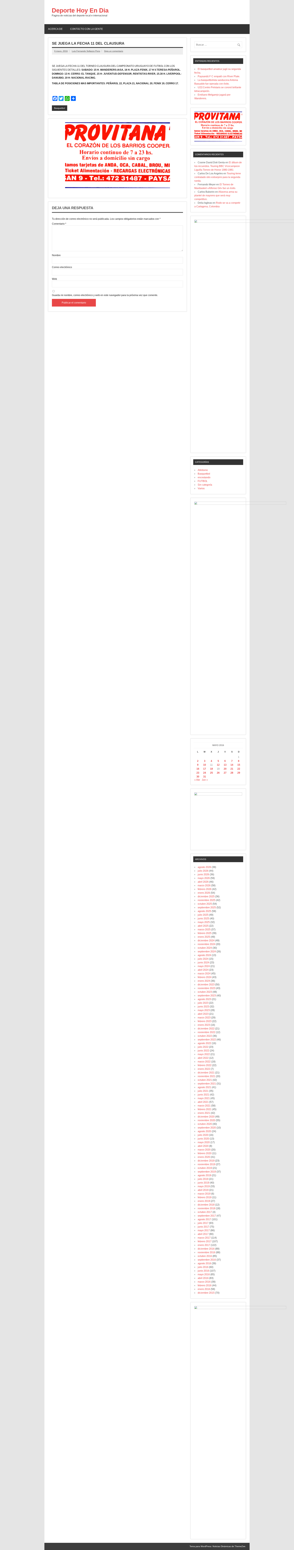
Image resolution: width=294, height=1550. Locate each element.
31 (204, 776)
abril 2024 (203, 970)
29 (238, 772)
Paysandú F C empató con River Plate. (219, 76)
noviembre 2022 (206, 1032)
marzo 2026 (204, 885)
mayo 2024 (204, 966)
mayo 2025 (204, 922)
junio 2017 (203, 1226)
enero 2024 (204, 981)
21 (231, 769)
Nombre (56, 255)
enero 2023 (204, 1025)
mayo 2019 (204, 1186)
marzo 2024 (204, 973)
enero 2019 (204, 1201)
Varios (201, 488)
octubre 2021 (205, 1080)
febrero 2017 (204, 1241)
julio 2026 (203, 870)
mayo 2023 (204, 1010)
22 (238, 769)
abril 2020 (203, 1146)
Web (54, 279)
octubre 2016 (205, 1256)
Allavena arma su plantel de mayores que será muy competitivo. (215, 195)
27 (225, 772)
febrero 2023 (204, 1021)
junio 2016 (203, 1270)
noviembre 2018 (206, 1208)
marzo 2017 (204, 1237)
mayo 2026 (204, 878)
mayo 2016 (204, 1274)
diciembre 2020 (206, 1116)
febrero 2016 (204, 1285)
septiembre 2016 (207, 1259)
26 (218, 772)
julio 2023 (203, 1003)
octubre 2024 (205, 948)
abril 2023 (203, 1014)
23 (197, 772)
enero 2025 (204, 937)
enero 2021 (204, 1113)
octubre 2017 (205, 1212)
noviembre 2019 (206, 1164)
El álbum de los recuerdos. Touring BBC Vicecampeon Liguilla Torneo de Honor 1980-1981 (218, 166)
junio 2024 (203, 962)
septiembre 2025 (207, 907)
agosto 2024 (204, 955)
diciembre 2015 (206, 1292)
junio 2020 (203, 1138)
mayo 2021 (204, 1098)
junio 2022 (203, 1050)
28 (231, 772)
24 (204, 772)
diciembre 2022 (206, 1028)
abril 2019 (203, 1190)
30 (197, 776)
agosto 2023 (204, 999)
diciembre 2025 (206, 896)
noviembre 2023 (206, 988)
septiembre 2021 (207, 1083)
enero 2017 (204, 1245)
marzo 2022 (204, 1061)
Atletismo (203, 470)
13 (225, 765)
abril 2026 (203, 881)
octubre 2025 (205, 904)
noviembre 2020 (206, 1120)
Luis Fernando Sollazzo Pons (86, 51)
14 (231, 765)
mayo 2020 (204, 1142)
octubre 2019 (205, 1168)
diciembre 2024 (206, 940)
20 (225, 769)
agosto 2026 (204, 867)
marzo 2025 (204, 929)
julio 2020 (203, 1135)
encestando (204, 477)
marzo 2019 (204, 1193)
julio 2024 (203, 959)
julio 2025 (203, 915)
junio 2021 (203, 1094)
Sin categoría (205, 484)
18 (211, 769)
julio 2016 (203, 1267)
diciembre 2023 (206, 984)
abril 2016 (203, 1278)
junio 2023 (203, 1006)
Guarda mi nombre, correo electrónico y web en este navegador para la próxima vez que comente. (105, 295)
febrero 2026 (204, 889)
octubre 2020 (205, 1124)
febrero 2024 (204, 977)
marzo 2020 (204, 1149)
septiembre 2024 (207, 951)
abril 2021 (203, 1102)
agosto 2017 (204, 1219)
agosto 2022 (204, 1043)
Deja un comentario (113, 51)
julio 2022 (203, 1047)
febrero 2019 (204, 1197)
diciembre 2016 (206, 1248)
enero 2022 (204, 1069)
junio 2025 (203, 918)
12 (218, 765)
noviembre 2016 (206, 1252)
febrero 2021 (204, 1109)
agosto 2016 (204, 1263)
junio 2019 (203, 1182)
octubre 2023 (205, 992)
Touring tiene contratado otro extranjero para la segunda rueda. (217, 177)
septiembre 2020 (207, 1127)
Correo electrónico (62, 267)
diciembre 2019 (206, 1160)
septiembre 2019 (207, 1171)
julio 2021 (203, 1091)
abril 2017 (203, 1234)
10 (204, 765)
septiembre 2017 (207, 1215)
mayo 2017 (204, 1230)
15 (238, 765)
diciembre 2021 (206, 1072)
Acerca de (55, 29)
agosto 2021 (204, 1087)
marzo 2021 (204, 1105)
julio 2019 (203, 1179)
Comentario (59, 224)
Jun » (205, 780)
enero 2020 (204, 1157)
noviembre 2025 (206, 900)
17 (204, 769)
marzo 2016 (204, 1281)
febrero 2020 (204, 1153)
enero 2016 (204, 1289)
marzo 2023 (204, 1017)
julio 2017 (203, 1223)
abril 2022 (203, 1058)
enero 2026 (204, 893)
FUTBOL (202, 481)
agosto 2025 (204, 911)
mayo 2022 (204, 1054)
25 (211, 772)
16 (197, 769)
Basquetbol (59, 108)
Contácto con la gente (86, 29)
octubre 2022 (205, 1036)
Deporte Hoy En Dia (80, 10)
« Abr (197, 780)
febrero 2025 (204, 933)
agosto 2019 (204, 1175)
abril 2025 (203, 926)
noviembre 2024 (206, 944)
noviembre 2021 (206, 1076)
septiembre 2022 (207, 1039)
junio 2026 (203, 874)
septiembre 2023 (207, 995)
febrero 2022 (204, 1065)
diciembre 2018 (206, 1204)
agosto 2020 (204, 1131)
